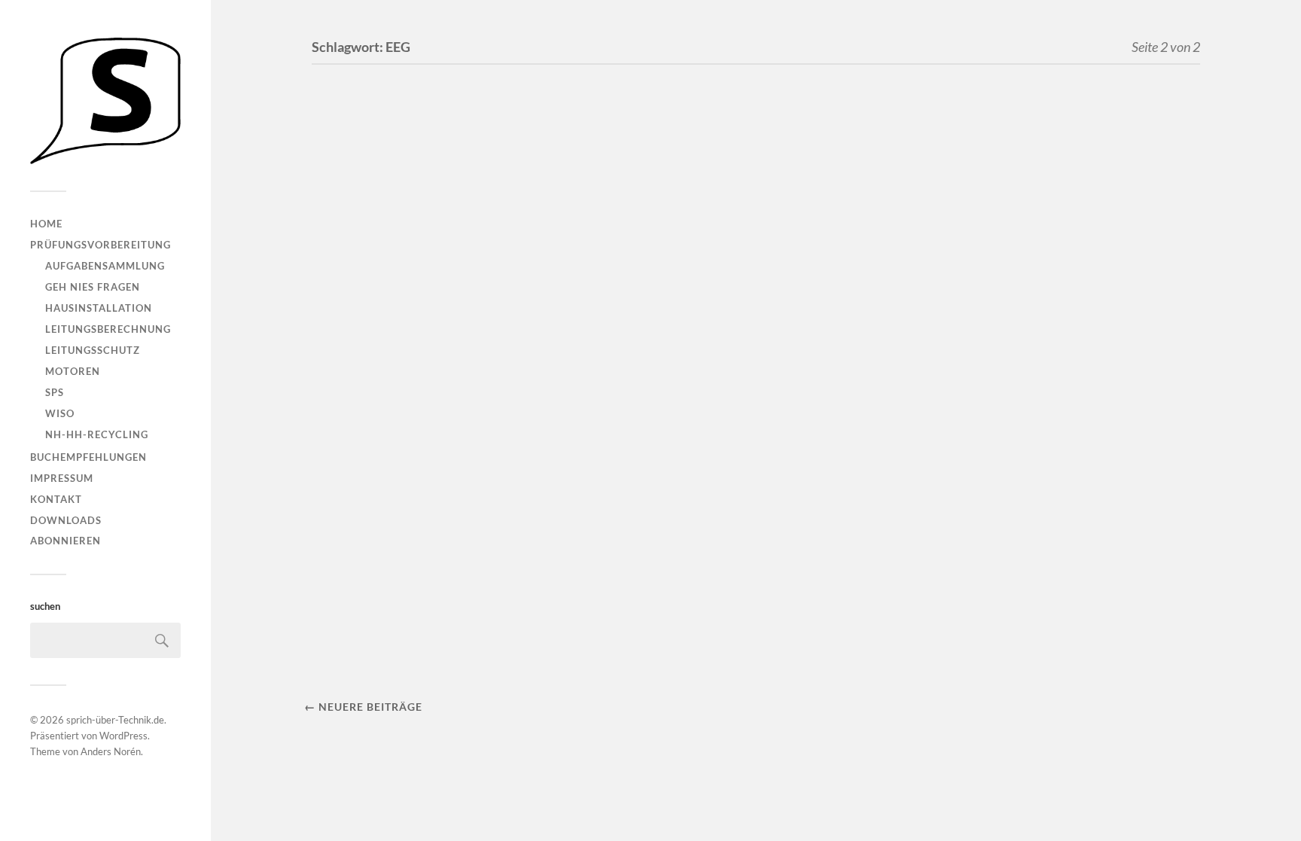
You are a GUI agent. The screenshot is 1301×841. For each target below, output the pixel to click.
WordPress (123, 736)
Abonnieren (65, 541)
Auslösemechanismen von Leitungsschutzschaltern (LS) (433, 570)
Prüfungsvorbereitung (100, 245)
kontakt (56, 499)
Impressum (61, 478)
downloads (66, 520)
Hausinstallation (98, 308)
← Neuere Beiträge (363, 706)
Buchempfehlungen (88, 457)
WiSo (60, 413)
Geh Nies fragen (92, 287)
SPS (54, 392)
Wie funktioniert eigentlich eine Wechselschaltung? (444, 271)
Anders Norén (111, 751)
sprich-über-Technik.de (115, 720)
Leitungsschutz (92, 350)
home (46, 224)
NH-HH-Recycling (96, 434)
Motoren (72, 371)
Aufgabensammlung (105, 266)
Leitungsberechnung (108, 329)
